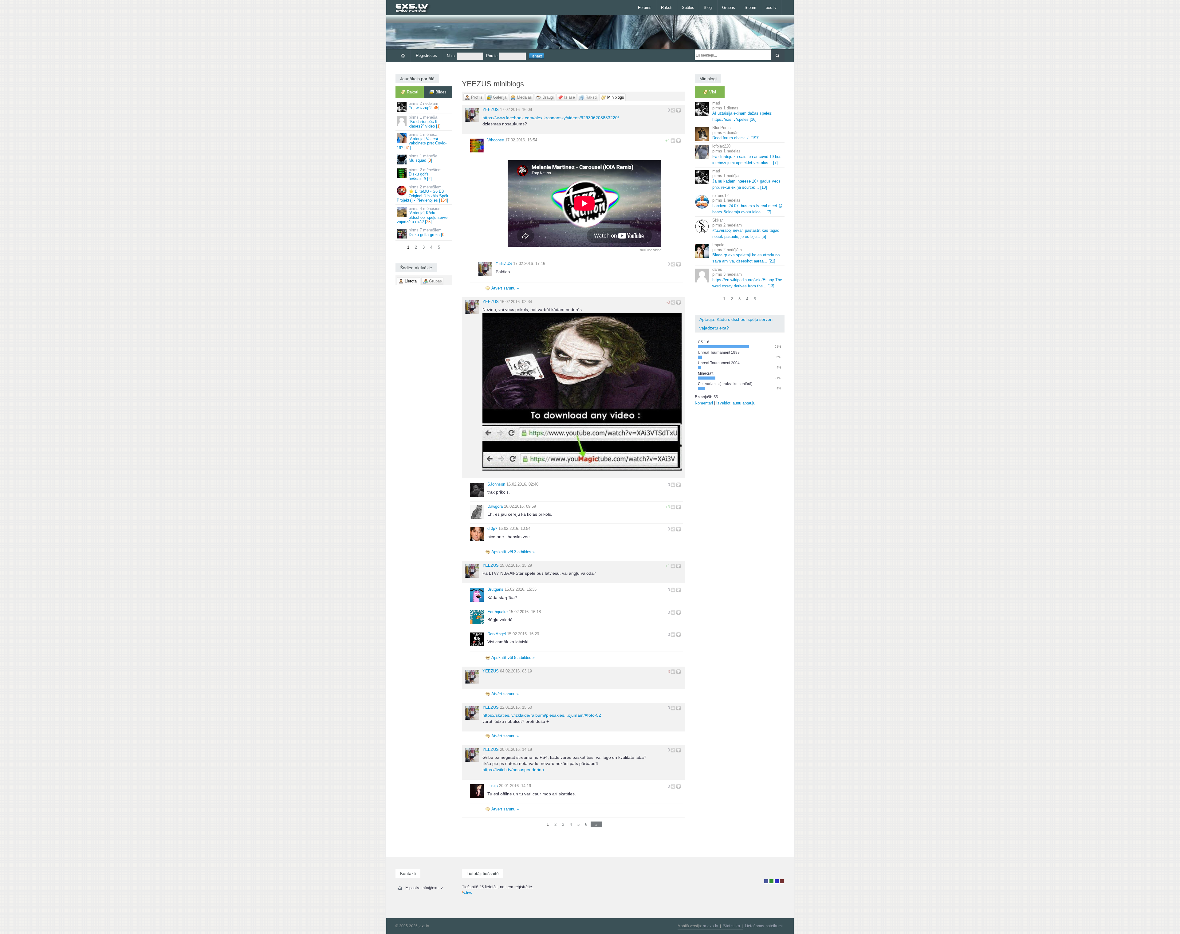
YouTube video (650, 250)
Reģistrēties (426, 55)
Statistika (731, 926)
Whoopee (495, 140)
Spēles (688, 7)
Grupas (728, 7)
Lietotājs (766, 881)
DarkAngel (496, 634)
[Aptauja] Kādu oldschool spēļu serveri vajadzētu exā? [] (423, 215)
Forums (644, 7)
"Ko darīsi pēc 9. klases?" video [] (425, 121)
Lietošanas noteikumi (764, 926)
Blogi (708, 7)
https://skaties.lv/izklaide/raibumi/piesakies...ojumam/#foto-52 (541, 715)
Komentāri (704, 403)
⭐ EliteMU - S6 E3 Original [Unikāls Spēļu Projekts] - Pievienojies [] (423, 194)
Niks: (451, 55)
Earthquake (497, 611)
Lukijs (492, 785)
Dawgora (495, 506)
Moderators (776, 881)
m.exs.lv (710, 926)
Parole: (492, 55)
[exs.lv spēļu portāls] (414, 8)
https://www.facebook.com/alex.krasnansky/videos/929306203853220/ (550, 117)
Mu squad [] (423, 158)
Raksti (666, 7)
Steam (750, 7)
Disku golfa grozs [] (427, 232)
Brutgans (495, 589)
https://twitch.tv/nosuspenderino (513, 769)
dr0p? (492, 528)
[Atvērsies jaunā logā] (582, 391)
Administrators (782, 881)
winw (467, 893)
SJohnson (496, 484)
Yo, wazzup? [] (424, 105)
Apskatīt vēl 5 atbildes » (513, 657)
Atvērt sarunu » (505, 288)
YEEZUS (490, 109)
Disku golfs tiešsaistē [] (425, 174)
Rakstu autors (771, 881)
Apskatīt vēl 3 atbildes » (513, 552)
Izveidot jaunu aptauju (735, 403)
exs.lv (771, 7)
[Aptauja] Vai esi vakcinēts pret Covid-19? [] (421, 141)
